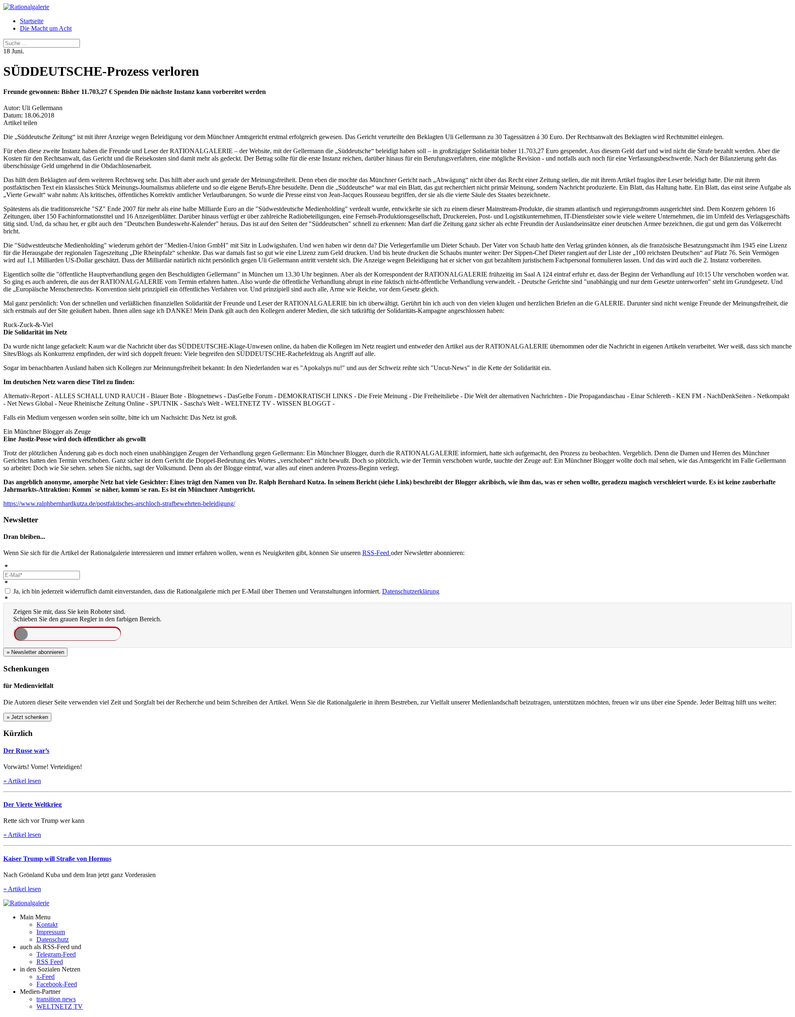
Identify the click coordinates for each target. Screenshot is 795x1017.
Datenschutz (52, 939)
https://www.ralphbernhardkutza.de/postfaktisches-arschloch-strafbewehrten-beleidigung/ (119, 503)
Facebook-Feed (56, 984)
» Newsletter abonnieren (35, 652)
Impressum (50, 931)
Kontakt (47, 924)
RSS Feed (49, 961)
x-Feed (45, 976)
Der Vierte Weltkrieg (32, 804)
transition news (56, 999)
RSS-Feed (376, 552)
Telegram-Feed (56, 954)
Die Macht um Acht (46, 28)
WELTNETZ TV (59, 1006)
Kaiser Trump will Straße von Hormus (57, 858)
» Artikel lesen (22, 780)
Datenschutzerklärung (410, 591)
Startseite (31, 20)
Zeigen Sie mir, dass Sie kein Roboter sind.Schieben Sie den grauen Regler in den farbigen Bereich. (87, 615)
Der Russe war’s (26, 750)
